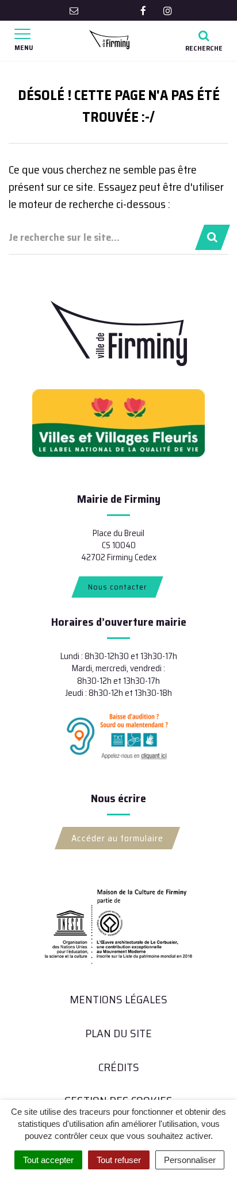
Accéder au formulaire (117, 838)
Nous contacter (117, 586)
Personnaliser (190, 1160)
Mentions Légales (118, 999)
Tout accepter (48, 1160)
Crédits (118, 1067)
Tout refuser (119, 1160)
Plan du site (118, 1033)
